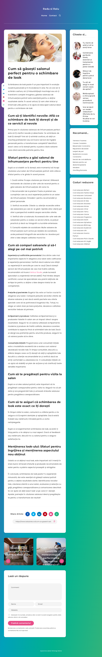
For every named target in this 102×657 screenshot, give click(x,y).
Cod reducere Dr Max (81, 201)
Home (44, 15)
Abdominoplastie (79, 165)
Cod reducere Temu (80, 212)
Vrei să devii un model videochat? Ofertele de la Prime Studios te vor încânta (89, 114)
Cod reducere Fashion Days (83, 193)
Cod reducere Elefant (81, 190)
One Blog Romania (80, 170)
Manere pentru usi (80, 162)
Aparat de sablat (45, 651)
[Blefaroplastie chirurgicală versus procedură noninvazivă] (77, 96)
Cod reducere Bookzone (82, 198)
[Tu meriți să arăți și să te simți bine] (77, 46)
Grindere (76, 167)
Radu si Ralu (51, 8)
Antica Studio (36, 272)
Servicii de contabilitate (82, 159)
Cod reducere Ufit (80, 230)
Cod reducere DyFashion (82, 222)
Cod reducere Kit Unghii (82, 241)
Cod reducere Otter (80, 209)
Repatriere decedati (81, 149)
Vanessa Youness (79, 141)
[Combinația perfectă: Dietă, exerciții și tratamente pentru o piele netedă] (77, 56)
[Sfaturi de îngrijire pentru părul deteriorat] (77, 74)
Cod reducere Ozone (81, 214)
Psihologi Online (57, 651)
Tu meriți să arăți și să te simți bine (88, 45)
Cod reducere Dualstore (82, 228)
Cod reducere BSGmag (82, 225)
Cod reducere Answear (82, 203)
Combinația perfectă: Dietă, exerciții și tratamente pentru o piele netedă (88, 60)
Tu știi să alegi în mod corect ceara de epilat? (88, 85)
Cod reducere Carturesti (82, 195)
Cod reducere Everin (80, 220)
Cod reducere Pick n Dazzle (83, 239)
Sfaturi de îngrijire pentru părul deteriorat (88, 74)
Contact (53, 15)
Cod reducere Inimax (81, 206)
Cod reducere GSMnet (81, 244)
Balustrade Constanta (81, 146)
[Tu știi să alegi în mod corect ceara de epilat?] (77, 85)
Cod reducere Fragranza (82, 217)
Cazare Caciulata (79, 143)
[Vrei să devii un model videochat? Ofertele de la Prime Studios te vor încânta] (77, 110)
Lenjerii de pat (78, 151)
